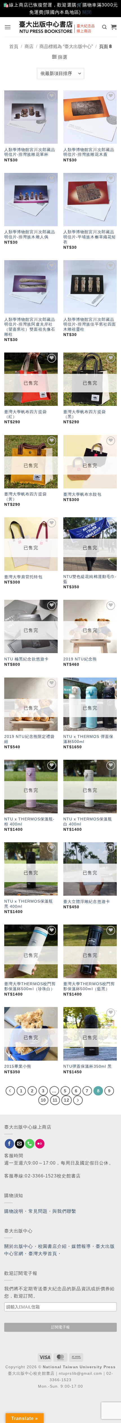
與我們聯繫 (64, 1211)
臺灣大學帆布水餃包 (82, 494)
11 (55, 1100)
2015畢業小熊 (18, 1066)
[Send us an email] (19, 1144)
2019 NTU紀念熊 (80, 659)
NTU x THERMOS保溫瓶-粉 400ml (29, 821)
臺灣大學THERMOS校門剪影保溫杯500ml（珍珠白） (30, 986)
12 (66, 1100)
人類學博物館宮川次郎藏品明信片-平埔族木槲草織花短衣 (89, 237)
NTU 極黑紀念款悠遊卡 (26, 659)
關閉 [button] (87, 12)
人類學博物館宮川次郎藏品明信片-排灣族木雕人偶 (29, 234)
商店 (28, 46)
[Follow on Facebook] (9, 1144)
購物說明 (13, 1211)
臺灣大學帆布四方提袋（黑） (84, 414)
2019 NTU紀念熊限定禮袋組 (29, 739)
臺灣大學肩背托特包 (23, 577)
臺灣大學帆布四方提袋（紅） (25, 414)
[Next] (78, 1100)
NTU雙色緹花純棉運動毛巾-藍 (89, 579)
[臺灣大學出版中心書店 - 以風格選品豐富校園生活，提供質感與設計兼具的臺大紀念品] (57, 27)
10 (43, 1100)
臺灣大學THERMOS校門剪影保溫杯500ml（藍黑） (89, 986)
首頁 (13, 46)
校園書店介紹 (52, 1246)
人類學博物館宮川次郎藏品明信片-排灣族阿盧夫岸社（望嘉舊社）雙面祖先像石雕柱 (29, 327)
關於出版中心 (18, 1246)
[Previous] (10, 1091)
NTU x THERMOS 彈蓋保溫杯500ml (88, 739)
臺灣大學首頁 (42, 1253)
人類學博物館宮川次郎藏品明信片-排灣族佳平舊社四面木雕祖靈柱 (89, 324)
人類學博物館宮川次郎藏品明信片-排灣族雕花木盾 (88, 152)
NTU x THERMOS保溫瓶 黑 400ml (28, 904)
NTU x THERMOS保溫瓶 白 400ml (87, 821)
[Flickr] (39, 1144)
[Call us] (29, 1144)
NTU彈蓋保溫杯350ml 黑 (87, 1066)
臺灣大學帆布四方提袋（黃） (25, 496)
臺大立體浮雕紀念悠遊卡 (86, 902)
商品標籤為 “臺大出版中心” (66, 46)
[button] (7, 27)
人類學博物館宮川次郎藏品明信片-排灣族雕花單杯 (29, 152)
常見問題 (38, 1211)
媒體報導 (81, 1246)
